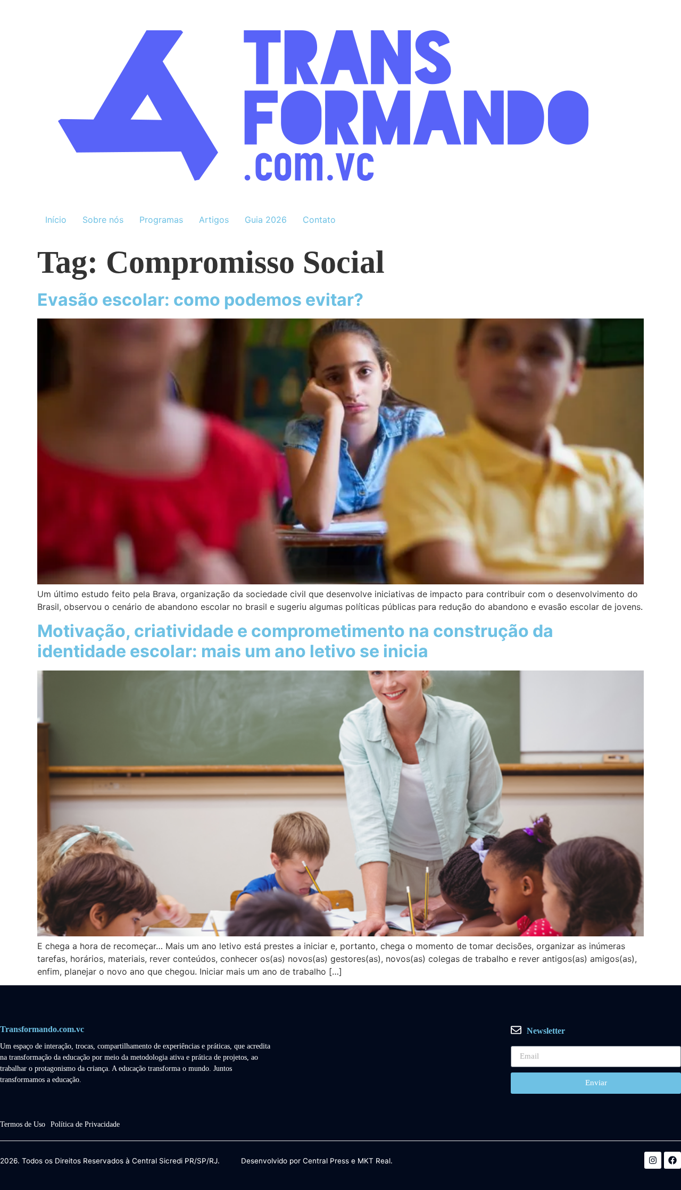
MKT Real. (375, 1161)
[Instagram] (652, 1160)
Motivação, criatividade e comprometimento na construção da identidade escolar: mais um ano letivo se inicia (295, 641)
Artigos (214, 219)
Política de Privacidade (85, 1124)
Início (56, 219)
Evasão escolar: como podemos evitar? (200, 299)
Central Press (326, 1161)
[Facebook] (672, 1160)
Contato (319, 219)
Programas (161, 219)
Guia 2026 (266, 219)
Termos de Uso (22, 1124)
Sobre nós (102, 219)
